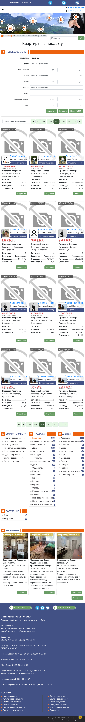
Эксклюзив (55, 710)
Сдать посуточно (58, 696)
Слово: (26, 93)
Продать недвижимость (14, 707)
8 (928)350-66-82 (46, 156)
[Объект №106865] (42, 293)
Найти (81, 38)
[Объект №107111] (42, 147)
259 (43, 121)
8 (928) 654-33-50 (74, 303)
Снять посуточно (57, 702)
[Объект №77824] (14, 367)
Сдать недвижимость (13, 710)
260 (50, 121)
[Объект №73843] (71, 367)
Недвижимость (10, 696)
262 (63, 121)
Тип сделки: (24, 58)
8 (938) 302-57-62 (18, 230)
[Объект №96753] (42, 220)
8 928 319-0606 (75, 230)
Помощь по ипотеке (12, 702)
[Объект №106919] (14, 293)
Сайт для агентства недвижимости (72, 720)
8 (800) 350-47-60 (76, 7)
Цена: (26, 105)
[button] (56, 58)
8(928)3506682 (18, 156)
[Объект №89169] (14, 147)
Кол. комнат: (23, 70)
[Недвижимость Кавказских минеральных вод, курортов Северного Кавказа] (2, 36)
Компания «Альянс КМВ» (21, 3)
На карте (63, 111)
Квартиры (9, 36)
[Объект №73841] (42, 367)
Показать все (77, 598)
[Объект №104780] (71, 220)
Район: (26, 76)
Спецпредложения (58, 704)
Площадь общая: (21, 99)
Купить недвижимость (13, 699)
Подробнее (21, 194)
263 (69, 121)
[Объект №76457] (71, 293)
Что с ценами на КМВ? (60, 707)
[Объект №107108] (71, 147)
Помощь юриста (10, 704)
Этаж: (26, 81)
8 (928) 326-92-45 (76, 11)
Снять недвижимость (60, 699)
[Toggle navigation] (2, 9)
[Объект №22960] (14, 220)
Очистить (51, 111)
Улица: (26, 87)
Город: (26, 64)
